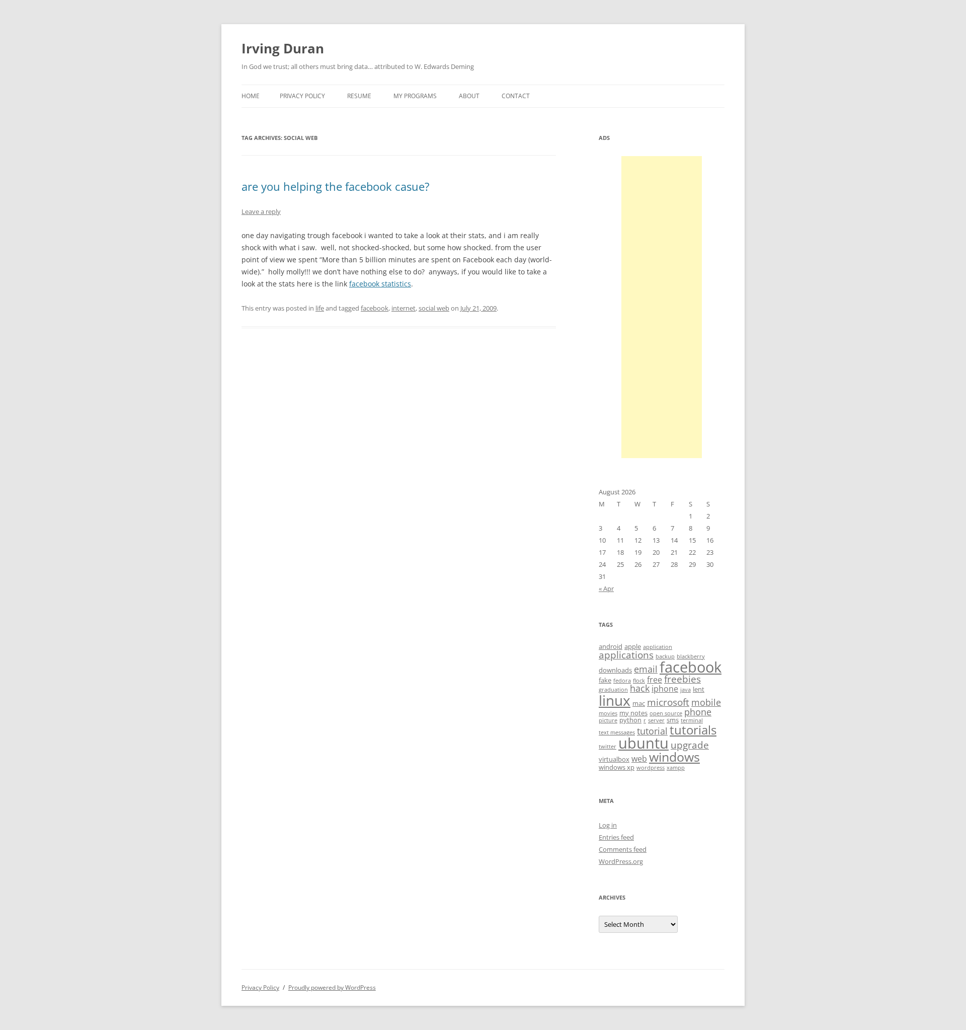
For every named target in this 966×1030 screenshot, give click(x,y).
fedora (622, 680)
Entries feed (616, 837)
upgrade (690, 745)
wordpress (650, 767)
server (656, 720)
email (646, 669)
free (654, 679)
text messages (617, 732)
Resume (359, 96)
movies (608, 713)
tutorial (652, 731)
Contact (516, 96)
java (685, 689)
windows (674, 756)
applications (626, 654)
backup (665, 656)
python (630, 719)
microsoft (668, 702)
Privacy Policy (302, 96)
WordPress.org (621, 861)
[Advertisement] (661, 307)
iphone (665, 688)
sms (673, 719)
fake (605, 680)
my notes (633, 712)
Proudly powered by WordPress (332, 987)
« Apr (606, 588)
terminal (692, 720)
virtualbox (614, 759)
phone (697, 712)
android (610, 646)
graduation (613, 689)
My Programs (415, 96)
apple (632, 646)
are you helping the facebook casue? (336, 186)
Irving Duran (283, 48)
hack (640, 688)
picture (608, 720)
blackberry (691, 656)
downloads (615, 670)
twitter (607, 746)
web (639, 758)
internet (403, 308)
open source (666, 713)
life (319, 308)
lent (698, 689)
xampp (676, 767)
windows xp (616, 767)
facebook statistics (380, 283)
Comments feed (623, 849)
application (657, 646)
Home (251, 96)
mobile (706, 702)
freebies (682, 679)
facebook (374, 308)
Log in (608, 825)
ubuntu (643, 743)
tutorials (693, 729)
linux (614, 700)
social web (434, 308)
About (469, 96)
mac (638, 703)
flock (639, 680)
